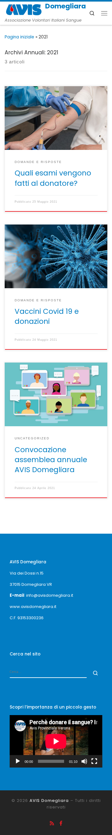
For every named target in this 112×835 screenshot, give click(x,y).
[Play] (18, 761)
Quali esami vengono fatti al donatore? (53, 178)
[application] (56, 741)
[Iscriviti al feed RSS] (52, 823)
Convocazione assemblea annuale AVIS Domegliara (51, 460)
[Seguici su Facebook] (61, 823)
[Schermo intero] (94, 761)
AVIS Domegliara (49, 800)
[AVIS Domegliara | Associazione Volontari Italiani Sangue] (24, 9)
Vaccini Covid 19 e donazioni (47, 316)
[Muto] (84, 761)
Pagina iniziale (19, 37)
